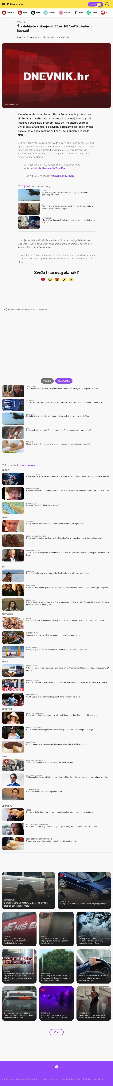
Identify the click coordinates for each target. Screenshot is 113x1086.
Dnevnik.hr (10, 12)
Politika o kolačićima (93, 1079)
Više (56, 1032)
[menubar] (108, 4)
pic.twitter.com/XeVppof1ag (50, 168)
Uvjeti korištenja (51, 1079)
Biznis (81, 12)
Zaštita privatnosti (71, 1079)
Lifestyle (67, 12)
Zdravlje (94, 12)
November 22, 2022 (63, 175)
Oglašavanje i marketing (27, 1079)
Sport (38, 12)
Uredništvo (7, 1079)
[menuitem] (108, 4)
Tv (106, 12)
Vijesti (25, 12)
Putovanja (52, 12)
